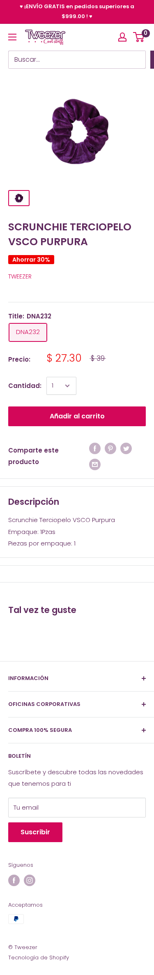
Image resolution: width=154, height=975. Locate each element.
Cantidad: (24, 385)
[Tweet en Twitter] (126, 449)
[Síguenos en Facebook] (14, 880)
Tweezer (20, 276)
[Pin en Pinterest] (110, 449)
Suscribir (35, 832)
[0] (139, 37)
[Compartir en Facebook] (95, 449)
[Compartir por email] (95, 464)
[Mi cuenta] (122, 37)
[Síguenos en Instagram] (29, 880)
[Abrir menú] (12, 37)
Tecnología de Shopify (38, 957)
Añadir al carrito (77, 416)
